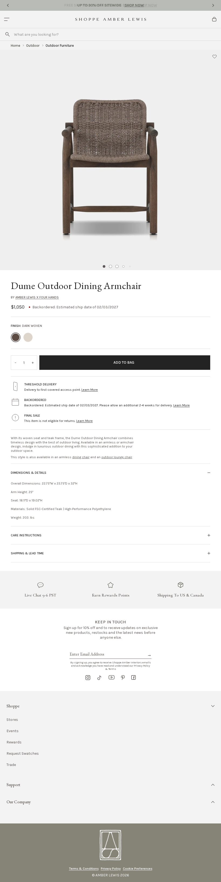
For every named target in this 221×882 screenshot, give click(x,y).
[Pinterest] (123, 677)
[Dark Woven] (15, 337)
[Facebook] (133, 677)
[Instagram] (87, 677)
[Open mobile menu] (7, 19)
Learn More (89, 390)
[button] (214, 56)
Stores (12, 719)
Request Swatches (22, 753)
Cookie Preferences (137, 868)
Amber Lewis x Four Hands (37, 297)
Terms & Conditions (84, 868)
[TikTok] (99, 677)
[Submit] (7, 34)
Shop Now (134, 5)
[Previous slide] (8, 5)
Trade (11, 764)
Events (12, 731)
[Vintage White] (28, 337)
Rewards (14, 742)
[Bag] (214, 19)
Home (15, 45)
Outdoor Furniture (60, 45)
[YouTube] (112, 677)
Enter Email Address (86, 648)
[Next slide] (213, 5)
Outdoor (33, 45)
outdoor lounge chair (116, 457)
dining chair (80, 457)
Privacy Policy (111, 868)
